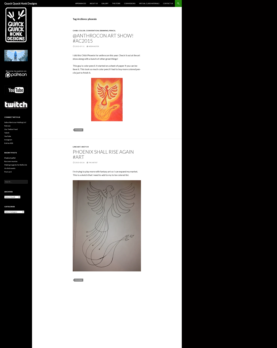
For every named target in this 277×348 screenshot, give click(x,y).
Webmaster (93, 46)
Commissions (129, 3)
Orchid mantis (9, 168)
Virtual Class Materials (149, 3)
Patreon (7, 126)
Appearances (80, 3)
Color (81, 30)
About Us (94, 3)
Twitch (6, 133)
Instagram (8, 140)
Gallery (104, 3)
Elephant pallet (10, 158)
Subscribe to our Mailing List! (15, 122)
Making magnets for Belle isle (15, 165)
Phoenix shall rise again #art (103, 154)
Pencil (112, 30)
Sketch (85, 147)
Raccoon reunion (10, 161)
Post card (8, 172)
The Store (116, 3)
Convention (92, 30)
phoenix (78, 130)
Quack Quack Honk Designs (20, 3)
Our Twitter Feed (11, 129)
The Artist (93, 162)
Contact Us (168, 3)
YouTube (7, 136)
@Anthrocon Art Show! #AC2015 (103, 38)
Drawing (104, 30)
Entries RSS (8, 143)
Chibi (75, 30)
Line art (77, 147)
